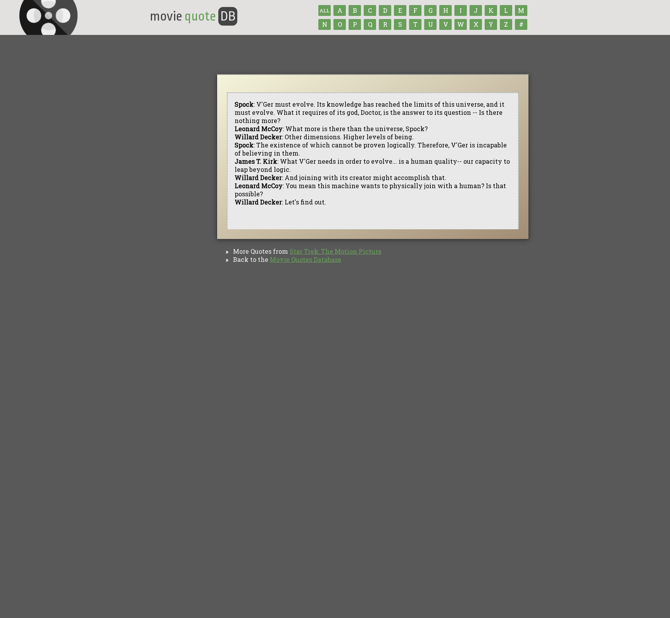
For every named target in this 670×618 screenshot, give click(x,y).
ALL (324, 10)
